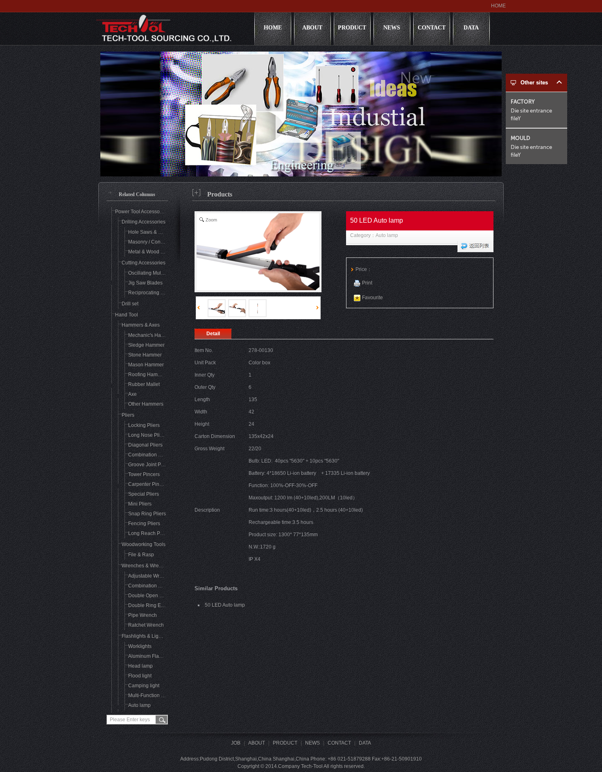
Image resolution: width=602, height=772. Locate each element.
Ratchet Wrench (146, 625)
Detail (213, 333)
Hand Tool (126, 315)
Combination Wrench (151, 586)
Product (352, 28)
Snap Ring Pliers (147, 514)
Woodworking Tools (143, 544)
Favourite (372, 297)
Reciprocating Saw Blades (157, 293)
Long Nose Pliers (147, 435)
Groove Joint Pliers (149, 464)
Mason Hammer (146, 365)
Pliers (128, 415)
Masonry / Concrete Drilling (158, 242)
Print (367, 283)
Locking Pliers (144, 425)
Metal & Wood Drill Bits (153, 252)
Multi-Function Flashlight (155, 695)
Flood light (140, 676)
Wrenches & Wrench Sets (150, 566)
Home (273, 28)
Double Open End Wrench (157, 595)
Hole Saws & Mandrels (153, 232)
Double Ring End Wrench (156, 605)
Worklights (140, 646)
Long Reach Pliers (149, 533)
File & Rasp (141, 555)
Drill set (130, 304)
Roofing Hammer (147, 374)
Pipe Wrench (142, 615)
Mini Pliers (140, 504)
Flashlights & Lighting (146, 636)
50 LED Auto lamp (225, 605)
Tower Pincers (144, 474)
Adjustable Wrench (149, 576)
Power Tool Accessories (141, 211)
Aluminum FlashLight (151, 656)
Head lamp (140, 666)
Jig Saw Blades (145, 283)
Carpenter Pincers (148, 484)
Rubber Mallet (144, 384)
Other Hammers (145, 404)
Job (235, 743)
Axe (132, 394)
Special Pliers (143, 494)
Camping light (143, 685)
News (391, 28)
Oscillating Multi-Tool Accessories (165, 273)
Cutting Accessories (143, 263)
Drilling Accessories (143, 222)
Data (471, 28)
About (312, 28)
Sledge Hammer (146, 345)
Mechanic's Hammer (151, 335)
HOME (498, 6)
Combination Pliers (149, 455)
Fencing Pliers (144, 523)
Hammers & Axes (141, 325)
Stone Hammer (145, 355)
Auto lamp (387, 235)
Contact (432, 28)
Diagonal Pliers (145, 445)
